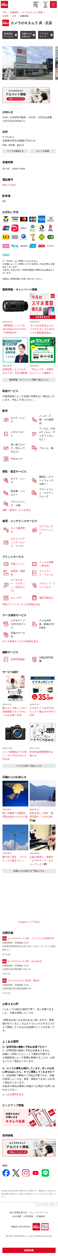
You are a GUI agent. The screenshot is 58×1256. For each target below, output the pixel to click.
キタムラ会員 (45, 2)
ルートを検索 (43, 151)
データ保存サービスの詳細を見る (20, 641)
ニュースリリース (39, 1212)
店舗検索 (36, 2)
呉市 (14, 16)
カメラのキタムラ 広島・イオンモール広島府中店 (31, 938)
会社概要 (17, 1216)
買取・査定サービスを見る (16, 510)
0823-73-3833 (9, 185)
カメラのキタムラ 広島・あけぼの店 (25, 961)
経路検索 (29, 1250)
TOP (4, 12)
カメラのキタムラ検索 (32, 12)
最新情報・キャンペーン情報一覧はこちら (29, 380)
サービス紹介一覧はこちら (29, 766)
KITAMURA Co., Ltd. (23, 1236)
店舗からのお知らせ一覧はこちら (29, 871)
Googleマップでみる (29, 922)
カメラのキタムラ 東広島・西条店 (24, 980)
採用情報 (29, 1216)
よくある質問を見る (13, 1094)
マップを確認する (15, 151)
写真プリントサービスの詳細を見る (21, 604)
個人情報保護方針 (18, 1212)
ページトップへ (47, 1204)
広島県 (5, 16)
